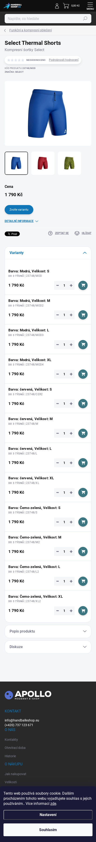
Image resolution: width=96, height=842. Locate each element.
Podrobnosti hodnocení (64, 60)
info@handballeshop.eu (22, 720)
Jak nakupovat (15, 774)
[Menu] (90, 6)
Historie (10, 756)
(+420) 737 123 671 (19, 725)
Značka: (14, 72)
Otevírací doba (15, 748)
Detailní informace (19, 221)
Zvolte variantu (19, 209)
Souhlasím (48, 830)
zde (53, 803)
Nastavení (48, 815)
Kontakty (11, 739)
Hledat (85, 18)
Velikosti (11, 782)
